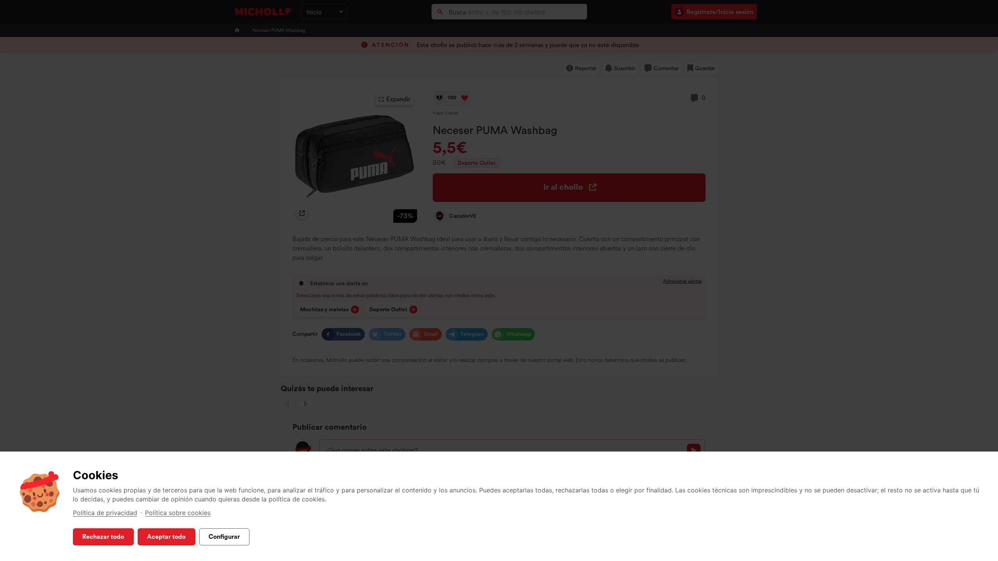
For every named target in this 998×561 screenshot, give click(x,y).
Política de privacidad (105, 513)
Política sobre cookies (178, 513)
